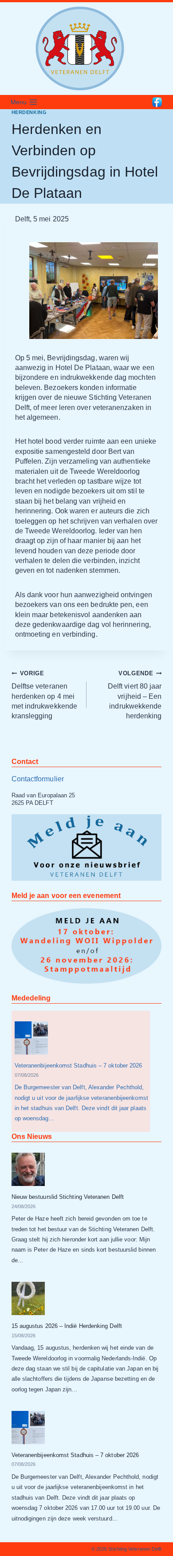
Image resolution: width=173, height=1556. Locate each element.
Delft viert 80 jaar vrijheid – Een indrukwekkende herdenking (134, 695)
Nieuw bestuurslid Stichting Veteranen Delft (68, 1197)
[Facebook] (157, 102)
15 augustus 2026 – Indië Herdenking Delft (67, 1326)
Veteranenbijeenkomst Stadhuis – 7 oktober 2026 (78, 1065)
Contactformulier (38, 779)
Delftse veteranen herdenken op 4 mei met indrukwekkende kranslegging (44, 695)
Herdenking (29, 112)
